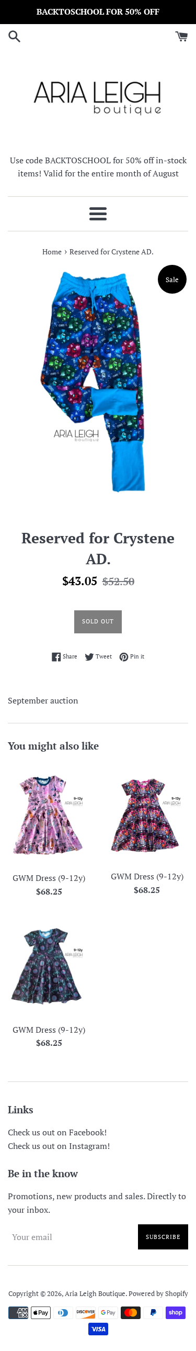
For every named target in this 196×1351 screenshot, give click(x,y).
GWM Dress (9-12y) (49, 878)
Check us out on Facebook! (57, 1132)
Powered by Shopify (158, 1293)
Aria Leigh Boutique (95, 1293)
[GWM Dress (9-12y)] (49, 815)
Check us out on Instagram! (59, 1146)
